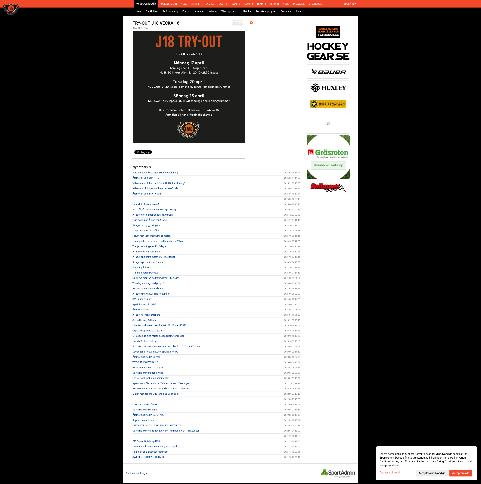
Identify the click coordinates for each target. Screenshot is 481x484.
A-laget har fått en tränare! (146, 314)
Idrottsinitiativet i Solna (144, 404)
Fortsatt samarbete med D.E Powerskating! (155, 172)
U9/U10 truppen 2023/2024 (147, 330)
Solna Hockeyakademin (145, 409)
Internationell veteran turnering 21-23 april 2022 (157, 446)
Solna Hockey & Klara (144, 320)
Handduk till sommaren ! (145, 204)
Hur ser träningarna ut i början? (149, 288)
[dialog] (426, 463)
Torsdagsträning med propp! (148, 283)
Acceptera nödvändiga (431, 473)
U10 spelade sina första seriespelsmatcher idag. (158, 335)
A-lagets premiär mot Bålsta (147, 262)
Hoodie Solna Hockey (144, 341)
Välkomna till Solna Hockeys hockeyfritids (155, 188)
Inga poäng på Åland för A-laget (149, 220)
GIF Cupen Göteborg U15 (146, 441)
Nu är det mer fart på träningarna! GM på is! (155, 278)
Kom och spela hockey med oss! (150, 451)
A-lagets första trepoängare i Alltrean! (152, 214)
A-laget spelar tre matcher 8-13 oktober (153, 256)
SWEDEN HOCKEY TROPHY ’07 (148, 457)
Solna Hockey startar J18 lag (147, 372)
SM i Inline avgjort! (142, 299)
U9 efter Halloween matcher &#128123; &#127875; (159, 325)
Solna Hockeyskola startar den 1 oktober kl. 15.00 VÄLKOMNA (166, 346)
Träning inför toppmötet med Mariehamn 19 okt (158, 241)
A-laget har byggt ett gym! (146, 225)
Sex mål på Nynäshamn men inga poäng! (154, 209)
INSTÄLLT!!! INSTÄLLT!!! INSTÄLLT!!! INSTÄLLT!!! (157, 425)
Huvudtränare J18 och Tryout (147, 367)
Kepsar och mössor (143, 420)
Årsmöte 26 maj (141, 309)
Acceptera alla (460, 473)
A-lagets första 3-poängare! (147, 251)
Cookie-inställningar (136, 473)
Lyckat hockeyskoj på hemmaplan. (151, 378)
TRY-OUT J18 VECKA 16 (155, 23)
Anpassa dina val (390, 472)
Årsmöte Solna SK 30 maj (146, 357)
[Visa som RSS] (251, 23)
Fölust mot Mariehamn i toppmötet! (151, 235)
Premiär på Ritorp (141, 267)
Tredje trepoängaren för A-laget (149, 246)
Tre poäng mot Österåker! (146, 230)
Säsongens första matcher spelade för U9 (155, 351)
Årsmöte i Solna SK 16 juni (146, 193)
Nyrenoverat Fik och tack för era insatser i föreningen (161, 383)
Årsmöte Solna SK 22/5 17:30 (148, 414)
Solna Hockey (147, 3)
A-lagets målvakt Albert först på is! (151, 293)
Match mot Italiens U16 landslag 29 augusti (155, 393)
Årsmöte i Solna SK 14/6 (145, 177)
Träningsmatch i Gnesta (145, 272)
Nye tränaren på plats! (144, 304)
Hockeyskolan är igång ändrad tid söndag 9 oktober (160, 388)
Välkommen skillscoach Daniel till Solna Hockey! (158, 183)
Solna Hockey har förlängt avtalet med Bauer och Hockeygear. (165, 430)
